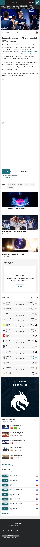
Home (2, 6)
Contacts (16, 530)
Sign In (20, 286)
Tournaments (24, 6)
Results (36, 297)
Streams (15, 6)
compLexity (10, 187)
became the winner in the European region (24, 51)
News (8, 6)
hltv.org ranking (11, 184)
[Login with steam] (37, 2)
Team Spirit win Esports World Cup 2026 (14, 231)
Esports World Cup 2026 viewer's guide (13, 254)
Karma (4, 530)
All (31, 297)
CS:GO (32, 184)
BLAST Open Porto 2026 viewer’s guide (14, 208)
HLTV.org (20, 184)
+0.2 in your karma (6, 177)
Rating (10, 530)
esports (26, 184)
